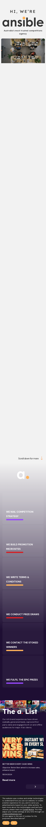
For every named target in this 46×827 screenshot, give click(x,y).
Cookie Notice (28, 809)
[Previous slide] (11, 786)
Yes (6, 823)
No (14, 823)
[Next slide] (35, 786)
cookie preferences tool (12, 814)
